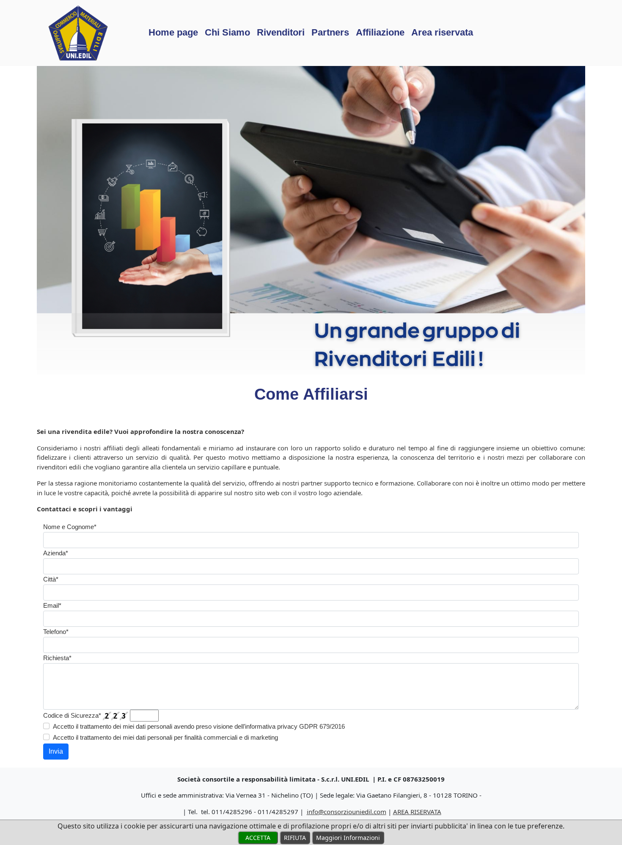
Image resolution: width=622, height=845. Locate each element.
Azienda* (55, 553)
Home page (173, 32)
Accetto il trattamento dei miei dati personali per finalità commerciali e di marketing (165, 737)
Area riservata (442, 32)
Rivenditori (281, 32)
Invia (56, 751)
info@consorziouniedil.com (346, 811)
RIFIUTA (295, 838)
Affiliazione (380, 32)
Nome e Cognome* (69, 526)
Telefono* (56, 631)
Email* (52, 605)
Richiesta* (57, 657)
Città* (50, 579)
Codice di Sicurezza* (72, 715)
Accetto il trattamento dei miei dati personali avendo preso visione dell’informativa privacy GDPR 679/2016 (199, 726)
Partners (330, 32)
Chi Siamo (227, 32)
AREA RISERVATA (417, 811)
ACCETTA (258, 838)
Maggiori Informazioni (348, 838)
